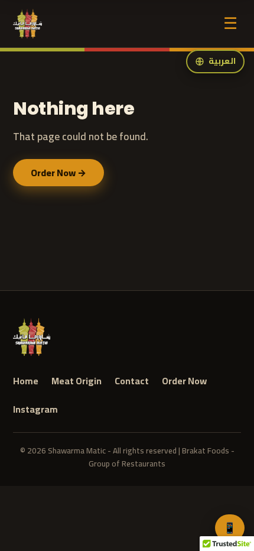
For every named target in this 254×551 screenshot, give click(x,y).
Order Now (184, 381)
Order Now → (58, 172)
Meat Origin (76, 381)
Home (25, 381)
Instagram (35, 409)
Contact (132, 381)
